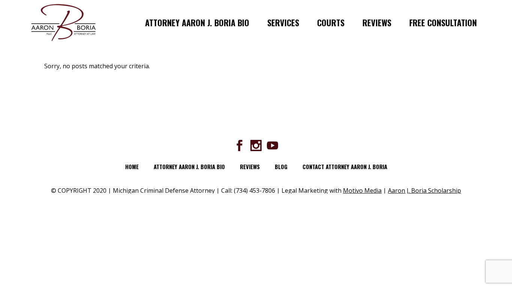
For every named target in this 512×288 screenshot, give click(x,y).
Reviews (250, 166)
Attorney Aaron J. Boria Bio (189, 166)
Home (132, 166)
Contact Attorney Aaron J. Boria (344, 166)
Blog (281, 166)
